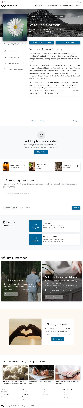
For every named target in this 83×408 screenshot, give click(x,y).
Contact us (72, 2)
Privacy (65, 394)
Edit (79, 16)
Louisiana (45, 32)
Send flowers (4, 397)
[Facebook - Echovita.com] (64, 390)
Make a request (10, 294)
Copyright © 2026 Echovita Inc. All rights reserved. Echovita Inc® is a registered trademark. (29, 406)
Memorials (25, 391)
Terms (65, 392)
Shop (77, 6)
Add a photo (40, 152)
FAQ (67, 2)
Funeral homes (51, 6)
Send (75, 208)
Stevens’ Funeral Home (14, 45)
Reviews (65, 397)
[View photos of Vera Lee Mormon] (15, 27)
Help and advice (65, 6)
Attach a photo (9, 208)
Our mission (25, 394)
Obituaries (38, 6)
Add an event (6, 225)
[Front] (9, 6)
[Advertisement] (54, 107)
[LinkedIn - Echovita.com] (71, 390)
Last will (24, 399)
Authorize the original (53, 297)
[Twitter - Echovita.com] (67, 390)
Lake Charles (36, 32)
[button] (7, 2)
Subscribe (56, 339)
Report (76, 121)
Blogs (23, 397)
